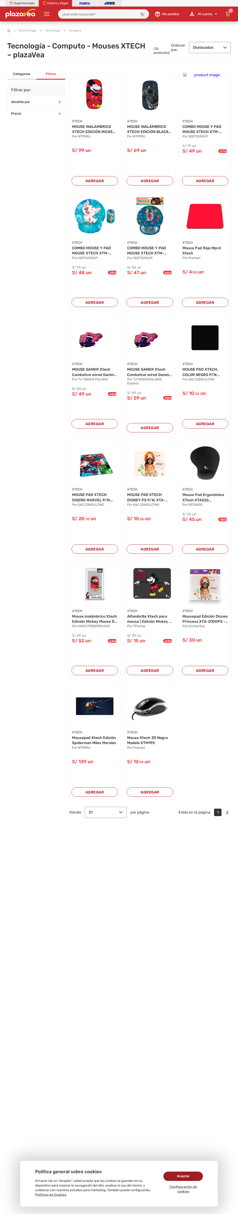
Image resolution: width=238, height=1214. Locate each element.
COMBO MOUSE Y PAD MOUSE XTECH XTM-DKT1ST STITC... (201, 129)
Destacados (203, 47)
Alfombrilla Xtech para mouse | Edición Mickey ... (149, 619)
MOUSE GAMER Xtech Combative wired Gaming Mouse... (94, 372)
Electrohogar (28, 30)
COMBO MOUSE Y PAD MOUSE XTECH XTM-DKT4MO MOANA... (91, 251)
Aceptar (183, 1176)
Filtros (51, 74)
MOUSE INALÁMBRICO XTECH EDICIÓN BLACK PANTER (148, 129)
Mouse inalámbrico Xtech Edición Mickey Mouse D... (94, 619)
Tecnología (53, 30)
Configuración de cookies (183, 1189)
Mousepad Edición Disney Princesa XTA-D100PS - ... (205, 619)
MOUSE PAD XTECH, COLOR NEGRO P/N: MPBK (200, 372)
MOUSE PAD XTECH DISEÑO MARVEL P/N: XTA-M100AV (91, 497)
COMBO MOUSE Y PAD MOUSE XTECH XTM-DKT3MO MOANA (146, 251)
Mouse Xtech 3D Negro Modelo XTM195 (147, 740)
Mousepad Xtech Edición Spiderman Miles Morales (94, 740)
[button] (142, 14)
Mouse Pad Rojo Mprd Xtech (201, 250)
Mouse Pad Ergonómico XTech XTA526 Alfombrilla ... (203, 497)
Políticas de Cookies (50, 1195)
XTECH (77, 121)
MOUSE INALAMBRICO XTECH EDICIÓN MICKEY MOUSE (93, 129)
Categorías (21, 74)
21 (91, 812)
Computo (75, 30)
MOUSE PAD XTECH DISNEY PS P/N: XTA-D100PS (146, 497)
